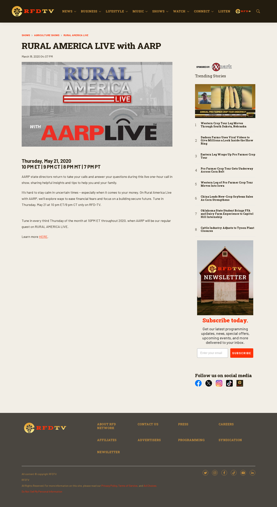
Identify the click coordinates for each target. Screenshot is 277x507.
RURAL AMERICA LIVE (76, 35)
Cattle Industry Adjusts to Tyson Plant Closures (227, 229)
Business (89, 11)
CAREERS (226, 424)
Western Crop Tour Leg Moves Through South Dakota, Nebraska (223, 125)
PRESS (183, 424)
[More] (75, 11)
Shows (158, 11)
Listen (224, 11)
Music (138, 11)
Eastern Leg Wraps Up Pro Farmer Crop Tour (228, 156)
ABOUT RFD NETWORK (106, 425)
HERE (43, 236)
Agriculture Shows (46, 35)
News (67, 11)
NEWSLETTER (108, 452)
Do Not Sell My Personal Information (42, 491)
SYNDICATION (230, 440)
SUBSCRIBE (241, 353)
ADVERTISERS (149, 440)
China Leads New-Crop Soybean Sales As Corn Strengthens (227, 198)
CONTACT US (148, 424)
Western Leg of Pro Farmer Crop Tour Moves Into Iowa (227, 184)
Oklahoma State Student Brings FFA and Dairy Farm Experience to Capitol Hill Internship (227, 213)
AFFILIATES (106, 440)
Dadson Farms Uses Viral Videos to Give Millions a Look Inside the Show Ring (227, 140)
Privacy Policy (109, 485)
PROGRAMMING (191, 440)
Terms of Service (127, 485)
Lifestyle (115, 11)
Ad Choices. (150, 485)
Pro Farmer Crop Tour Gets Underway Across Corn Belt (227, 170)
